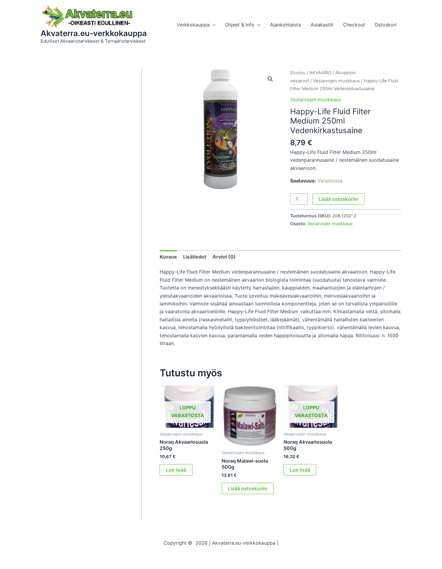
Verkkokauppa (193, 25)
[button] (213, 25)
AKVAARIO (320, 72)
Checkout (354, 25)
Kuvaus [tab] (168, 257)
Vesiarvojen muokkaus (336, 81)
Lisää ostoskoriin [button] (247, 488)
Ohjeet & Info (239, 25)
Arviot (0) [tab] (224, 257)
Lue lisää (176, 470)
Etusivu (297, 72)
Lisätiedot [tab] (194, 257)
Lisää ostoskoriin (338, 199)
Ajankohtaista (285, 25)
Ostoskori (386, 25)
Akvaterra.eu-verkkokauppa (94, 33)
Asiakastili (322, 25)
